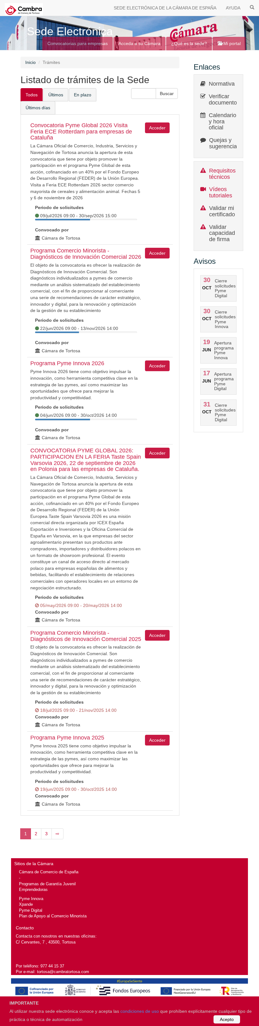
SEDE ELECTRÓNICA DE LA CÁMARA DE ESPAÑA (165, 7)
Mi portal (231, 43)
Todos (32, 94)
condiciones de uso (139, 1011)
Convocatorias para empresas (77, 43)
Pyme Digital (30, 910)
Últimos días (38, 107)
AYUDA (233, 7)
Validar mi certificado (222, 211)
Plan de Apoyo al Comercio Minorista (53, 916)
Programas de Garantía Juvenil (47, 883)
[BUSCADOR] (252, 7)
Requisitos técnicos (222, 173)
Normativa (222, 84)
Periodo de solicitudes (59, 207)
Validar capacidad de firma (222, 233)
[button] (167, 93)
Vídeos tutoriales (220, 192)
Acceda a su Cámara (139, 43)
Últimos (55, 94)
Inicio (30, 62)
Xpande (26, 904)
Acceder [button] (157, 127)
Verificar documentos (224, 99)
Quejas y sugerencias (224, 143)
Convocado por (52, 229)
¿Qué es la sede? (189, 43)
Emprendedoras (33, 889)
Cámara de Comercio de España (48, 872)
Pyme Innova (31, 898)
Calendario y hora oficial (222, 121)
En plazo (82, 94)
